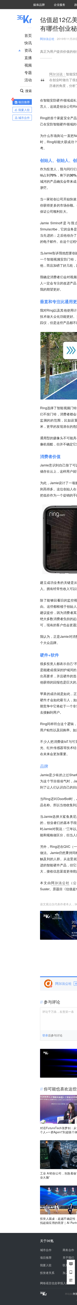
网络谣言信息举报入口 (54, 1283)
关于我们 (68, 1257)
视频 (28, 65)
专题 (28, 72)
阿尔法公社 (47, 39)
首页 (28, 35)
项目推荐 (46, 1257)
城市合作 (46, 1250)
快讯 (28, 42)
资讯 (28, 50)
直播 (28, 57)
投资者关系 (47, 1273)
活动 (28, 79)
